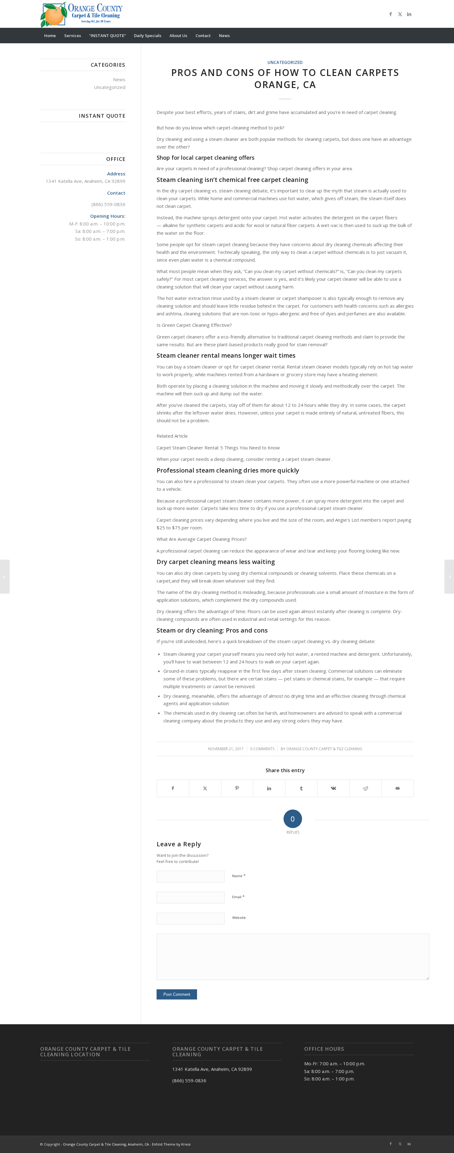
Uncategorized (285, 62)
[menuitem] (50, 35)
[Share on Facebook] (173, 788)
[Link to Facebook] (390, 14)
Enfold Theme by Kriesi (171, 1144)
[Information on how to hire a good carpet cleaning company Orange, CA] (5, 577)
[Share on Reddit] (365, 788)
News (119, 79)
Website (239, 917)
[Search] (410, 35)
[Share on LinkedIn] (269, 788)
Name (239, 875)
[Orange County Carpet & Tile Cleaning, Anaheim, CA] (82, 14)
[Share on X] (205, 788)
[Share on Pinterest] (237, 788)
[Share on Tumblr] (301, 788)
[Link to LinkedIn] (409, 14)
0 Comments (262, 748)
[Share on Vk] (333, 788)
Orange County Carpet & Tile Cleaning (324, 748)
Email (238, 896)
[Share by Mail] (398, 788)
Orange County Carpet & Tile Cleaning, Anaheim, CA (106, 1144)
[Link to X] (400, 14)
